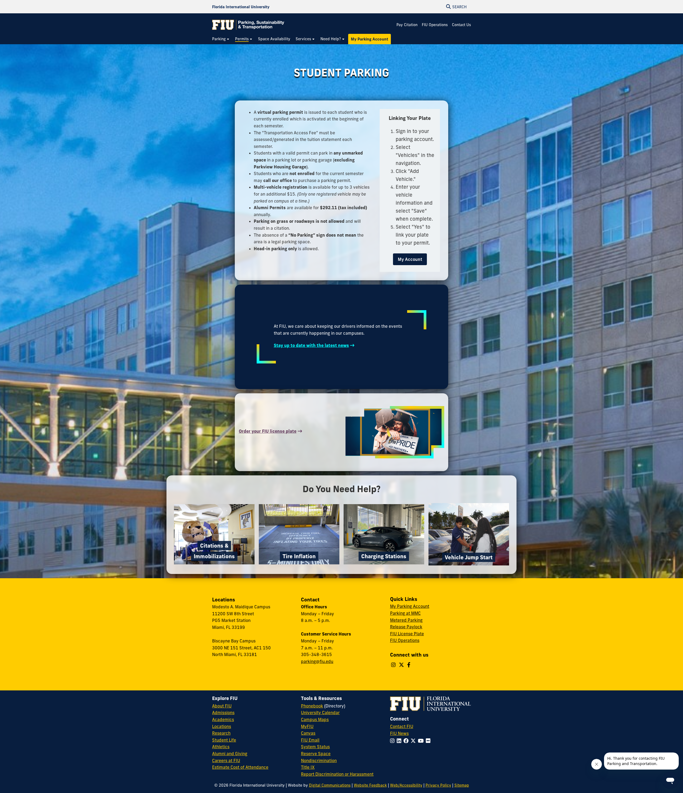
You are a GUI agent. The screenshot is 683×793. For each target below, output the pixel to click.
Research (221, 733)
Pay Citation (407, 24)
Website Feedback (370, 785)
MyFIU (307, 726)
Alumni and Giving (229, 753)
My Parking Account (409, 606)
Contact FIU (401, 726)
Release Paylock (406, 626)
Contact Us (461, 24)
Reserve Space (316, 753)
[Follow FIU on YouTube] (422, 741)
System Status (315, 746)
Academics (223, 719)
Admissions (223, 712)
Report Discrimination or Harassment (337, 774)
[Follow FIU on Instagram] (393, 741)
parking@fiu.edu (317, 661)
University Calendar (320, 712)
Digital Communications (330, 785)
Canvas (308, 733)
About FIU (222, 706)
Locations (221, 726)
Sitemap (461, 785)
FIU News (399, 733)
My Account (410, 259)
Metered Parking (406, 620)
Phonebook (312, 706)
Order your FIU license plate (267, 431)
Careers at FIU (226, 760)
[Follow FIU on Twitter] (414, 741)
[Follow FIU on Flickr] (429, 741)
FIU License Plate (407, 633)
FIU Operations (435, 24)
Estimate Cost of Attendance (240, 767)
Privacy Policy (438, 785)
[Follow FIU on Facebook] (407, 741)
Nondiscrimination (319, 760)
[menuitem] (220, 39)
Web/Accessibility (406, 785)
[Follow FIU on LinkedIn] (400, 741)
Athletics (220, 746)
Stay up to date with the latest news (311, 345)
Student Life (224, 740)
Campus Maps (315, 719)
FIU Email (310, 740)
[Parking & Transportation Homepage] (248, 25)
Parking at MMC (405, 613)
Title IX (308, 767)
